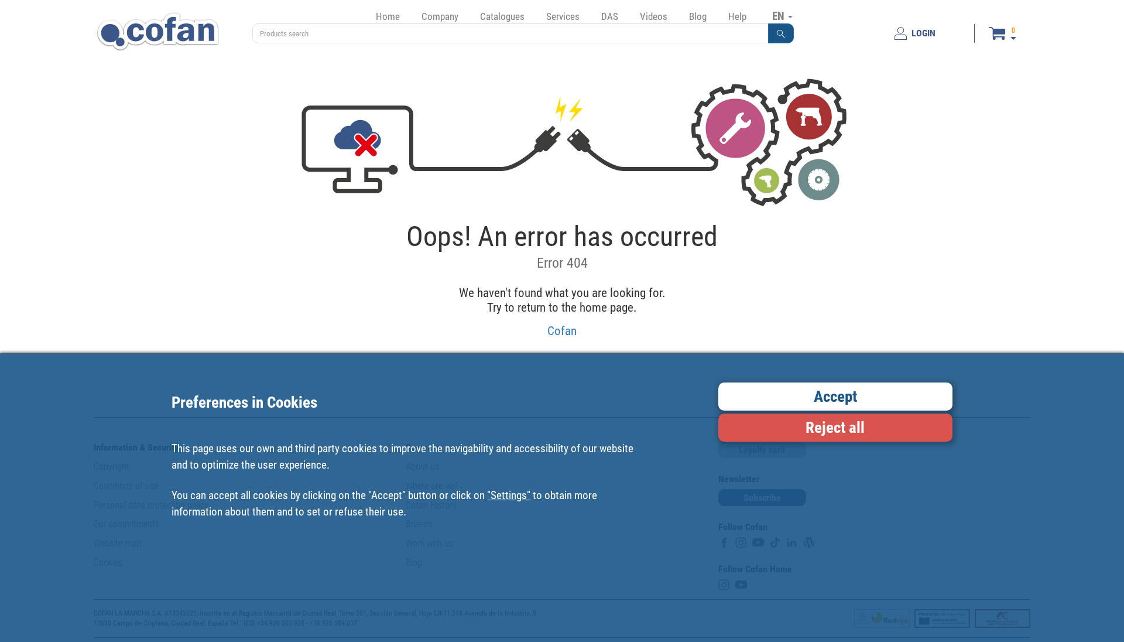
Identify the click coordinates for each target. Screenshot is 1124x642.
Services (563, 16)
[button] (781, 33)
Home (388, 16)
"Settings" (508, 495)
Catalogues (502, 16)
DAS (609, 16)
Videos (653, 16)
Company (440, 16)
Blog (698, 16)
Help (737, 16)
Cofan (562, 330)
